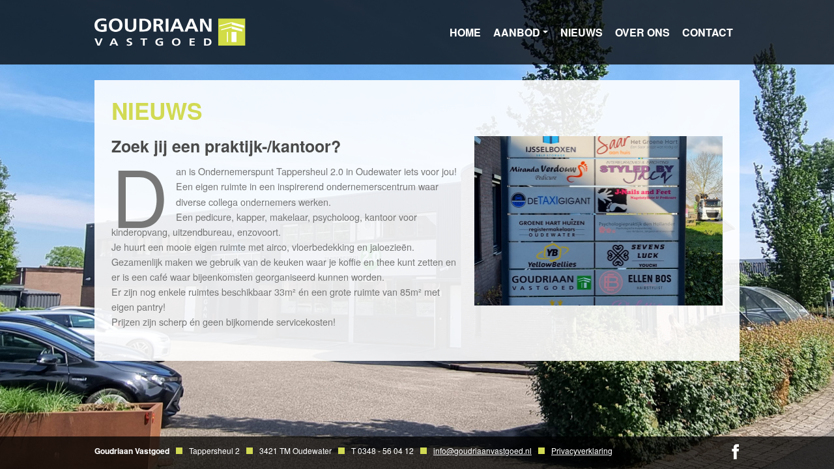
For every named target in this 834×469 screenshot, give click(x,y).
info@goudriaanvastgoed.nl (482, 450)
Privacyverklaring (581, 450)
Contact (707, 32)
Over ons (642, 32)
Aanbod (516, 32)
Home (465, 32)
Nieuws (581, 32)
